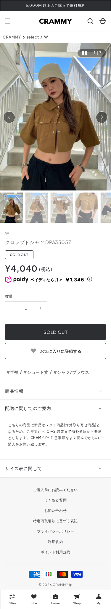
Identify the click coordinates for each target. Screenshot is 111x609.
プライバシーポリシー (55, 531)
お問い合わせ (55, 510)
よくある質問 (55, 500)
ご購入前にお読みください (55, 490)
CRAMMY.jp (62, 584)
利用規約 (55, 541)
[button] (7, 21)
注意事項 (58, 437)
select (32, 37)
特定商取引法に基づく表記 (55, 521)
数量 (9, 296)
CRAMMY (12, 37)
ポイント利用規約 (55, 552)
